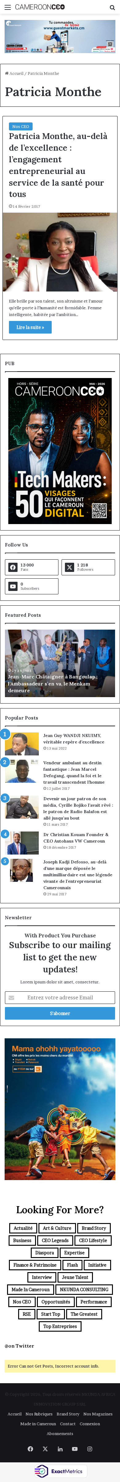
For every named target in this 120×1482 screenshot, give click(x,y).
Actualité (23, 1228)
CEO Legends (55, 1240)
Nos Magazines (98, 1413)
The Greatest (84, 1314)
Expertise (74, 1252)
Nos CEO (20, 126)
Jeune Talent (75, 1277)
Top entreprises (60, 1326)
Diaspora (44, 1252)
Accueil (16, 73)
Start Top (50, 1314)
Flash (72, 1265)
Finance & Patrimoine (35, 1265)
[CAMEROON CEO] (40, 7)
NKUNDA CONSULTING (84, 1289)
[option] (60, 663)
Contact (68, 1423)
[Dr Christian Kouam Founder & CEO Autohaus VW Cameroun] (22, 843)
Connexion (90, 1423)
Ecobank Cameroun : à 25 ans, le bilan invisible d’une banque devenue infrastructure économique (54, 683)
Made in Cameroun (31, 1289)
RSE (27, 1314)
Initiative (97, 1265)
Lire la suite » (30, 327)
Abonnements (60, 1433)
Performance (94, 1301)
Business (22, 1240)
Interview (42, 1277)
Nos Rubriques (39, 1413)
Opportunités (56, 1301)
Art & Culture (57, 1228)
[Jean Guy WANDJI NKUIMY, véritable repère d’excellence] (22, 743)
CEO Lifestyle (93, 1240)
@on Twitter (19, 1346)
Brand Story (94, 1228)
